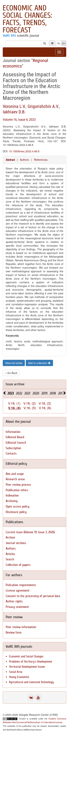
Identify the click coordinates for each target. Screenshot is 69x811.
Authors (24, 159)
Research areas (15, 479)
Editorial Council (16, 443)
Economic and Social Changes (26, 656)
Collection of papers (18, 565)
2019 (44, 393)
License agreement (17, 590)
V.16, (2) (29, 403)
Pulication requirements (21, 585)
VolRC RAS (9, 36)
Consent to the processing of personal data (33, 596)
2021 (27, 393)
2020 (36, 393)
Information (13, 432)
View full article (13, 363)
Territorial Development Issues (27, 666)
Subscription (13, 448)
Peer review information (21, 627)
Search (10, 559)
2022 (19, 393)
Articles (10, 554)
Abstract (10, 159)
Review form (13, 632)
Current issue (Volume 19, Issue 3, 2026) (30, 532)
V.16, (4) (14, 407)
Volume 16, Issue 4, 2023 (19, 119)
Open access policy (17, 506)
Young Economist (19, 677)
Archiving (11, 501)
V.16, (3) (45, 403)
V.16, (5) (30, 407)
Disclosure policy (16, 512)
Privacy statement (17, 607)
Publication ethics (17, 490)
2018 (53, 393)
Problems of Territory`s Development (30, 661)
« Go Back (11, 373)
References (40, 159)
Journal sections (16, 543)
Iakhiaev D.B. (14, 111)
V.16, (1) (14, 403)
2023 (11, 393)
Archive (10, 537)
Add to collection (38, 363)
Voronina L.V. (14, 106)
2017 (61, 393)
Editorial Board (15, 437)
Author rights (14, 601)
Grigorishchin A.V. (43, 106)
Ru (58, 43)
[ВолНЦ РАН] (31, 697)
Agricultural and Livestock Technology (31, 682)
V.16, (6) (45, 407)
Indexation (12, 495)
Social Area (15, 672)
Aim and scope (15, 474)
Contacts (11, 453)
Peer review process (18, 485)
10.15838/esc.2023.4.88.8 (24, 151)
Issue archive (15, 384)
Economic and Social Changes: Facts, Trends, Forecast (27, 19)
